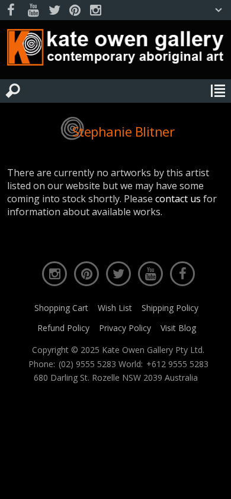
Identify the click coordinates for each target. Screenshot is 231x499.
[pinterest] (75, 10)
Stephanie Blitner (123, 131)
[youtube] (33, 10)
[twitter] (54, 10)
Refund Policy (63, 327)
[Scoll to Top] (212, 480)
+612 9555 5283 (177, 364)
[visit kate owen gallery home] (115, 50)
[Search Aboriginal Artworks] (13, 91)
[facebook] (12, 10)
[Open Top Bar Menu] (218, 10)
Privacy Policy (125, 327)
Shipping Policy (170, 307)
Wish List (115, 307)
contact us (178, 198)
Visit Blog (178, 327)
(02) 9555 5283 (87, 364)
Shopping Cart (61, 307)
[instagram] (95, 10)
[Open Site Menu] (217, 91)
